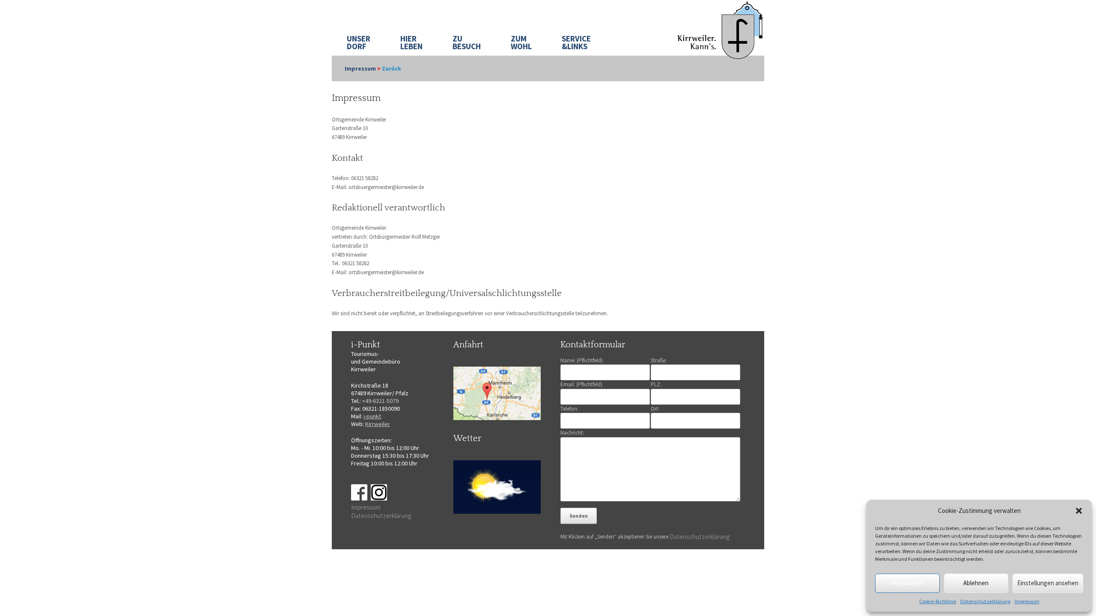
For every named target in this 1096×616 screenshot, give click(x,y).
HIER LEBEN (411, 42)
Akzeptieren (907, 583)
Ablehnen (976, 583)
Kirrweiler (377, 424)
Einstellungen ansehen (1047, 583)
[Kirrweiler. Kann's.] (720, 29)
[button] (1079, 510)
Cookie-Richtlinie (937, 601)
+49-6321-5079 (380, 401)
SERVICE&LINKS (576, 42)
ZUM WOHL (521, 42)
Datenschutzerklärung (985, 601)
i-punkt (372, 416)
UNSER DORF (358, 42)
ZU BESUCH (467, 42)
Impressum (1027, 601)
